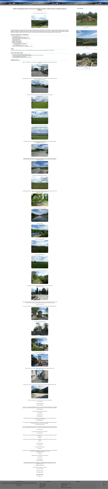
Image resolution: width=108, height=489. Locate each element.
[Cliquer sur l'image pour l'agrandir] (39, 27)
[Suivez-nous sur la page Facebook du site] (100, 482)
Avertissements (41, 486)
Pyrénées (30, 4)
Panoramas (75, 4)
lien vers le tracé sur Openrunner (26, 38)
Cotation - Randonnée (42, 483)
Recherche (97, 4)
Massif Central (52, 4)
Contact (40, 487)
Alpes (10, 4)
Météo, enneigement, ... (42, 485)
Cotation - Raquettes (42, 484)
